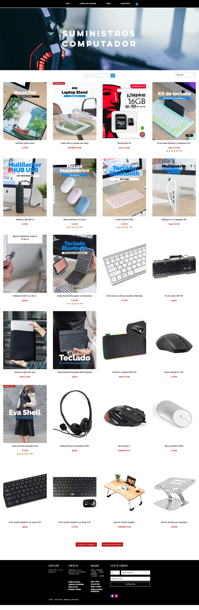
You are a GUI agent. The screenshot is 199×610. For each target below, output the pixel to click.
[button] (108, 3)
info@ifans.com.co (75, 570)
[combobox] (185, 75)
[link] (174, 151)
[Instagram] (116, 595)
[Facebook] (112, 595)
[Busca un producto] (113, 76)
